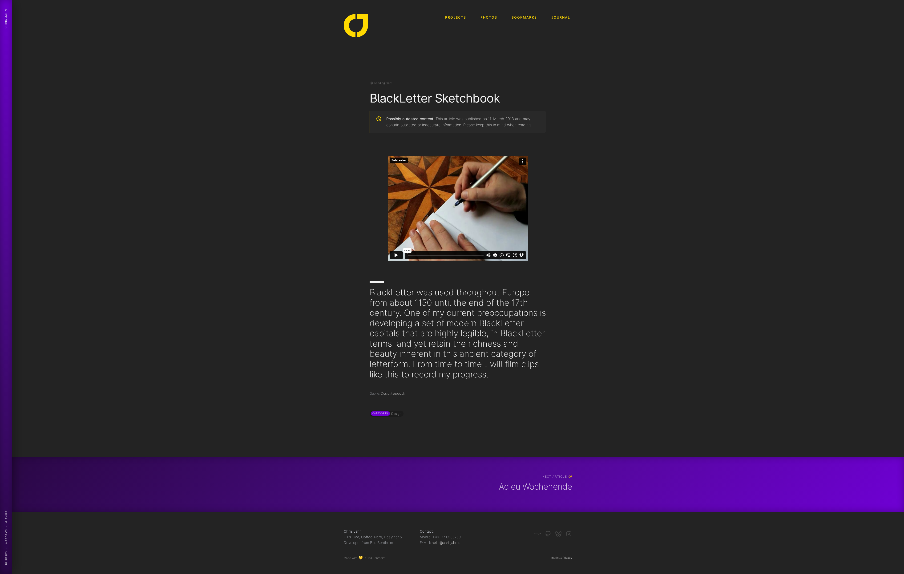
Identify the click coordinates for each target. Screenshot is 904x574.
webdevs (6, 536)
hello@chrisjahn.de (447, 542)
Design (396, 414)
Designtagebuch (393, 393)
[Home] (356, 26)
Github (6, 517)
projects (455, 17)
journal (560, 17)
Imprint (555, 557)
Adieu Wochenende (535, 486)
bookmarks (524, 17)
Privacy (567, 557)
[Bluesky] (560, 532)
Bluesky (6, 557)
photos (488, 17)
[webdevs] (539, 532)
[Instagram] (568, 532)
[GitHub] (550, 532)
